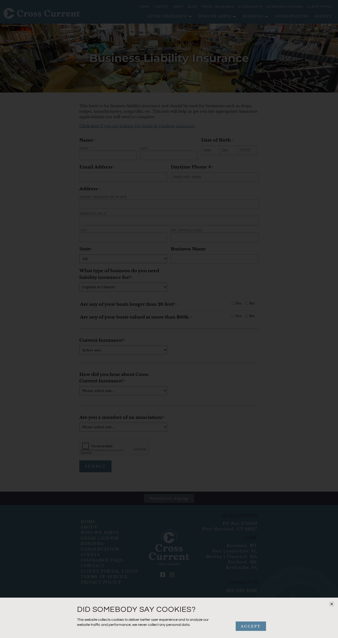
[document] (169, 319)
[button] (331, 604)
